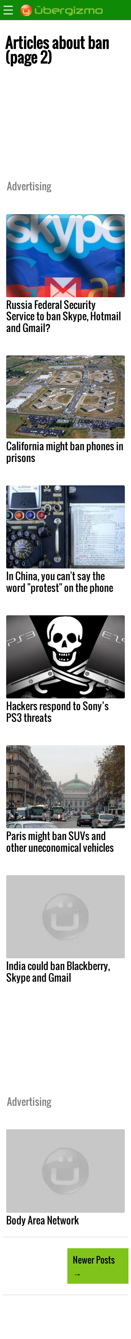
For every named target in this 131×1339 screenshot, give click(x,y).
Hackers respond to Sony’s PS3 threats (57, 711)
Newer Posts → (94, 1266)
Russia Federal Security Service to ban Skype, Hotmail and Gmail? (63, 316)
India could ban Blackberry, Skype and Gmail (58, 971)
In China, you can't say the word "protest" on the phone (59, 581)
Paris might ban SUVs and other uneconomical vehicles (60, 841)
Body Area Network (42, 1220)
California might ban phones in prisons (64, 452)
